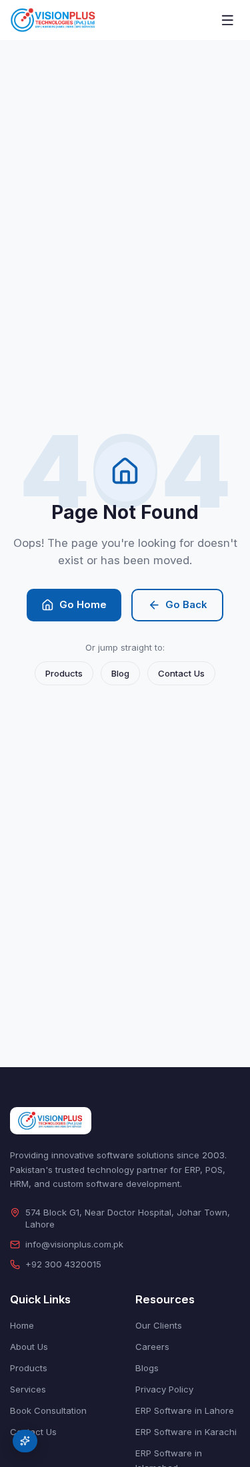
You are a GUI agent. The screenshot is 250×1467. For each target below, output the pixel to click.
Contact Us (181, 673)
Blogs (147, 1368)
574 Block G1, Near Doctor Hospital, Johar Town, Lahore (127, 1218)
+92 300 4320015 (63, 1264)
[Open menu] (228, 20)
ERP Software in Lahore (184, 1410)
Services (28, 1389)
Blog (120, 673)
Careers (152, 1346)
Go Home (83, 604)
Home (22, 1325)
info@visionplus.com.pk (74, 1244)
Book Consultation (48, 1410)
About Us (29, 1346)
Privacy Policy (164, 1389)
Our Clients (158, 1325)
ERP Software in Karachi (186, 1431)
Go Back (186, 604)
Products (64, 673)
